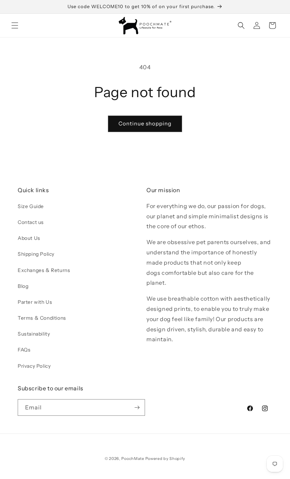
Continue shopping (145, 123)
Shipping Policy (36, 254)
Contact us (31, 222)
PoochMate (132, 458)
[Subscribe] (137, 407)
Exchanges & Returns (44, 270)
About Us (29, 238)
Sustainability (34, 334)
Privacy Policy (34, 366)
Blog (23, 286)
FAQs (24, 350)
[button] (15, 25)
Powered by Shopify (165, 458)
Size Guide (31, 206)
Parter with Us (35, 302)
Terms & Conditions (42, 318)
